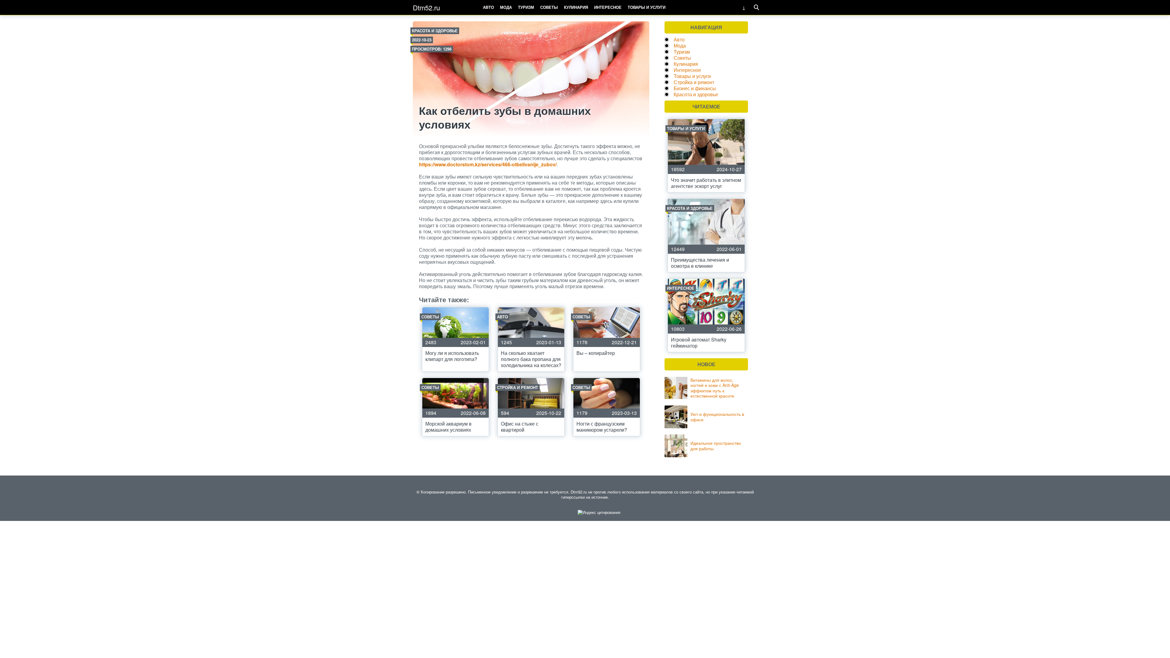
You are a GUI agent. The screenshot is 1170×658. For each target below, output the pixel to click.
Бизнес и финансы (695, 88)
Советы (549, 7)
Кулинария (576, 7)
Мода (506, 7)
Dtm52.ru (426, 7)
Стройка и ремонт (694, 82)
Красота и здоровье (435, 31)
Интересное (608, 7)
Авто (488, 7)
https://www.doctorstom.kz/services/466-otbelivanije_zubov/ (488, 164)
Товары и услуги (646, 7)
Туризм (526, 7)
